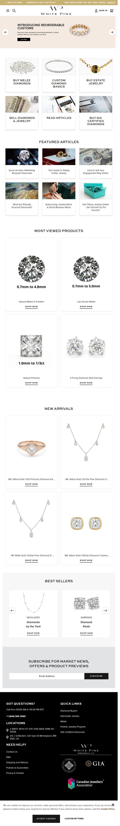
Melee (63, 721)
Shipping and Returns (17, 762)
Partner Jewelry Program (73, 726)
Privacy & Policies (15, 773)
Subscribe (96, 676)
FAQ (8, 757)
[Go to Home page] (56, 10)
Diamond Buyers (68, 710)
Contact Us (12, 751)
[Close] (113, 804)
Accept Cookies (46, 819)
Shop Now (31, 306)
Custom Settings (74, 818)
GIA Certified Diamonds (72, 732)
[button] (5, 32)
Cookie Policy (108, 809)
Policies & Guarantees (17, 767)
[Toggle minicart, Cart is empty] (111, 10)
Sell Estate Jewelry (69, 716)
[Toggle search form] (14, 10)
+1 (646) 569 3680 (13, 3)
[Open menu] (8, 10)
